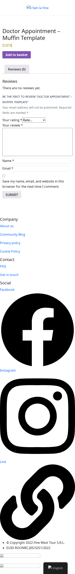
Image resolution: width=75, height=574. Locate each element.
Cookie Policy (10, 251)
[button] (57, 7)
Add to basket (17, 55)
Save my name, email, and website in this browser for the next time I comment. (33, 184)
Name (8, 161)
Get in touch (9, 274)
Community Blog (12, 234)
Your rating (12, 120)
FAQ (3, 266)
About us (7, 226)
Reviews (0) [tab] (17, 69)
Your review (12, 125)
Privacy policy (10, 243)
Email (7, 168)
